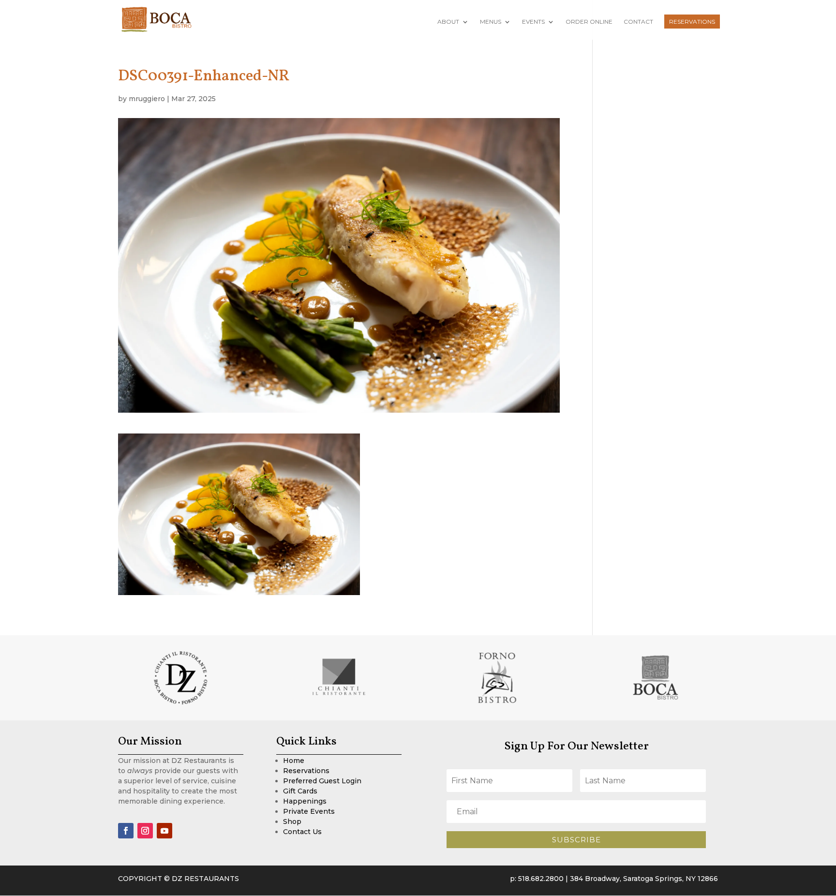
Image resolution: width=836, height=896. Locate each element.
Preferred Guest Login (322, 781)
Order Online (589, 21)
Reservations (692, 21)
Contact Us (302, 831)
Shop (292, 821)
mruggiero (147, 98)
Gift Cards (300, 791)
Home (293, 760)
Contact (638, 21)
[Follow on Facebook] (126, 830)
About (448, 21)
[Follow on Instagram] (145, 830)
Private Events (309, 811)
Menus (490, 21)
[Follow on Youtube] (164, 830)
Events (533, 21)
